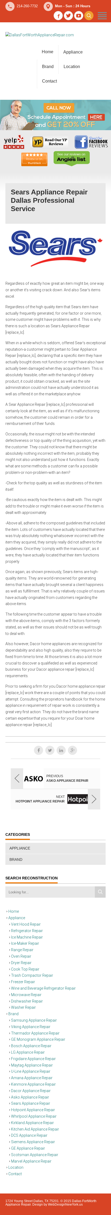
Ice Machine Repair (27, 937)
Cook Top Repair (25, 969)
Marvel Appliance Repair (31, 1161)
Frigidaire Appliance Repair (33, 1059)
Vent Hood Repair (26, 924)
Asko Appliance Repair (30, 1097)
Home (47, 51)
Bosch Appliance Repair (31, 1046)
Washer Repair (23, 1007)
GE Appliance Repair (28, 1148)
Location (72, 66)
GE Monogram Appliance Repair (38, 1039)
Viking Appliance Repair (30, 1027)
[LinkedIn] (61, 750)
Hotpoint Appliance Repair (33, 1110)
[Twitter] (49, 750)
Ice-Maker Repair (25, 943)
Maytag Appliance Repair (32, 1065)
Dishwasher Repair (27, 1001)
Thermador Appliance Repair (35, 1033)
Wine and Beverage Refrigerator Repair (43, 988)
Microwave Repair (26, 995)
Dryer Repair (21, 963)
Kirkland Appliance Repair (32, 1123)
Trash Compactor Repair (32, 975)
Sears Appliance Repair (30, 1103)
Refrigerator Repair (27, 931)
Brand (48, 66)
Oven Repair (21, 956)
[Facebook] (38, 750)
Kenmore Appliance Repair (33, 1084)
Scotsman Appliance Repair (34, 1155)
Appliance (73, 52)
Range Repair (22, 950)
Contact (49, 81)
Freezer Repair (23, 982)
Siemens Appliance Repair (33, 1142)
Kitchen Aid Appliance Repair (35, 1129)
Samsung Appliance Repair (34, 1020)
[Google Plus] (72, 750)
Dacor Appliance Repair (31, 1091)
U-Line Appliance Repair (30, 1071)
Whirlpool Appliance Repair (34, 1116)
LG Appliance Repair (28, 1052)
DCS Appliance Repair (29, 1135)
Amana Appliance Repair (32, 1078)
